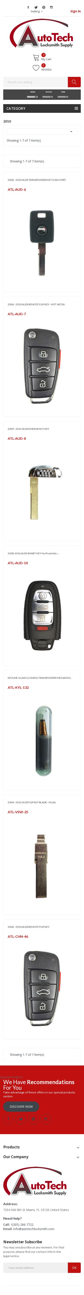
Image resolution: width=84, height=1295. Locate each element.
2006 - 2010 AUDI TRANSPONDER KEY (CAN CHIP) (37, 179)
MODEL (48, 92)
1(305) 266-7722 (22, 1224)
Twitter (36, 7)
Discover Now (21, 1106)
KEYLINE (12, 693)
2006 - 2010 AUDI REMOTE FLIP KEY (28, 926)
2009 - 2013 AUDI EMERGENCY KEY (28, 428)
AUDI (11, 568)
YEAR (63, 92)
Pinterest (43, 7)
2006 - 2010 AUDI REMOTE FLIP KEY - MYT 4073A (36, 304)
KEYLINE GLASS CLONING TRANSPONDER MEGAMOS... (40, 677)
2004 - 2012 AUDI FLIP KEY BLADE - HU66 (32, 802)
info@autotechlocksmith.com (33, 1229)
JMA (10, 195)
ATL (10, 319)
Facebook (28, 7)
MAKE (32, 92)
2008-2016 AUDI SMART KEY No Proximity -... (34, 553)
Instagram (51, 7)
